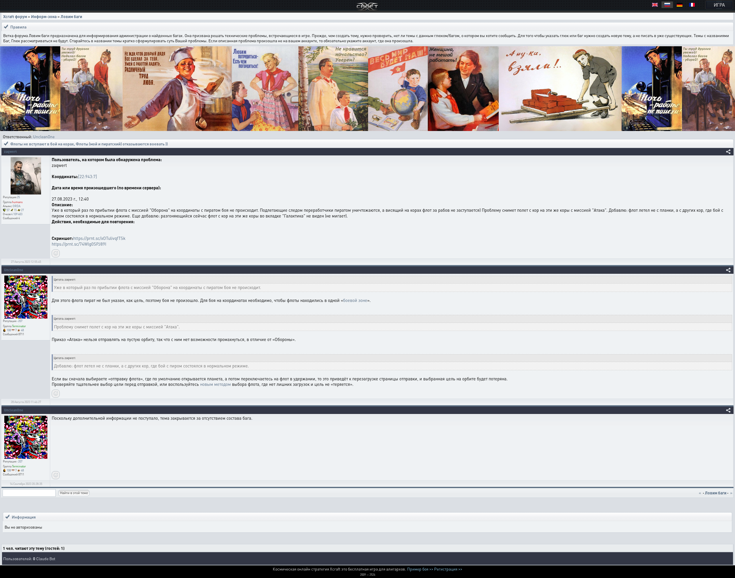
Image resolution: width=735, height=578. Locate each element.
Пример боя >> (420, 568)
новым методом (215, 384)
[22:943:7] (87, 176)
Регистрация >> (448, 568)
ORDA (16, 206)
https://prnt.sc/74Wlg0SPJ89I (79, 244)
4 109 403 (16, 214)
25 (18, 197)
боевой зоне (355, 300)
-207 (19, 321)
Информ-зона (44, 16)
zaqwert (10, 151)
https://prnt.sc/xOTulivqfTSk (99, 238)
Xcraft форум (15, 16)
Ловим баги (71, 16)
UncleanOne (44, 136)
